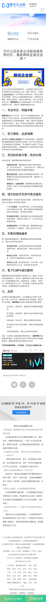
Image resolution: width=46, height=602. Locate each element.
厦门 (19, 576)
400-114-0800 (15, 598)
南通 (19, 579)
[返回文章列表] (14, 384)
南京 (9, 579)
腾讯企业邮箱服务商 (15, 537)
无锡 (30, 579)
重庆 (11, 589)
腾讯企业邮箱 (19, 426)
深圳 (19, 572)
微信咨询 (38, 598)
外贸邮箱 (30, 593)
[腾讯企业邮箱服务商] (23, 5)
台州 (19, 569)
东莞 (24, 572)
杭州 (24, 565)
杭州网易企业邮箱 (31, 558)
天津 (35, 572)
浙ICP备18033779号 (23, 561)
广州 (14, 572)
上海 (9, 572)
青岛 (9, 576)
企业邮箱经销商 (38, 544)
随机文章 (28, 426)
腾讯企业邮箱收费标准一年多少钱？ (19, 470)
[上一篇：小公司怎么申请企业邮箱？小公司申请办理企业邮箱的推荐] (23, 384)
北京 (35, 569)
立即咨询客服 (21, 412)
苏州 (24, 579)
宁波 (30, 565)
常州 (14, 579)
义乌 (30, 569)
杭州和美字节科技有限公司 (34, 537)
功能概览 (22, 593)
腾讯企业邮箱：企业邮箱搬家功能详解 (20, 489)
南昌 (35, 576)
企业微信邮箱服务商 (30, 541)
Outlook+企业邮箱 (14, 558)
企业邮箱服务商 (8, 94)
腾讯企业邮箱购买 (23, 548)
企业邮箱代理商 (8, 544)
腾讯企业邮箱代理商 (23, 544)
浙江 (19, 583)
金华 (24, 569)
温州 (35, 565)
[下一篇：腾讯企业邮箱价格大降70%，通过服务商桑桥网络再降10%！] (32, 384)
